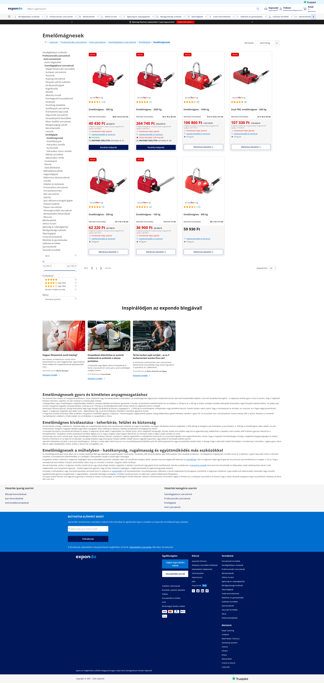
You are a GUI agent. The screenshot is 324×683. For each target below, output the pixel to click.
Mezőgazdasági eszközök (54, 230)
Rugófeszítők (52, 88)
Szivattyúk (50, 101)
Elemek (48, 164)
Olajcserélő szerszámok (57, 115)
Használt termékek (51, 250)
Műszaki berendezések (15, 494)
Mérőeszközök (49, 220)
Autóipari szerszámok (56, 72)
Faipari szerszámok (53, 207)
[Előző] (92, 268)
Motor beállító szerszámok (58, 121)
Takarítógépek (49, 233)
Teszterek (50, 75)
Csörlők (47, 180)
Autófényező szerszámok (57, 108)
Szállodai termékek (51, 243)
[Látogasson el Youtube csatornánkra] (193, 591)
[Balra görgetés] (72, 22)
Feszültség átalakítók (55, 105)
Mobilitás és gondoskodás (55, 240)
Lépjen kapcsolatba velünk (175, 564)
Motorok (48, 217)
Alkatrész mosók (53, 95)
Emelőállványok (54, 141)
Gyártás (47, 197)
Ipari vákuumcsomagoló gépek (58, 200)
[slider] (44, 270)
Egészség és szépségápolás (55, 227)
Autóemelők (52, 148)
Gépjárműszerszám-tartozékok (60, 68)
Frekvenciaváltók (51, 203)
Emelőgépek (52, 134)
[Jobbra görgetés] (252, 22)
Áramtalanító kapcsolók (57, 111)
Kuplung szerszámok (55, 78)
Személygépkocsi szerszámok (59, 65)
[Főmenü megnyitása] (9, 16)
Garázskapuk (51, 161)
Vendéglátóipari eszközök (55, 52)
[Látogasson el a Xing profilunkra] (207, 591)
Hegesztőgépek (51, 174)
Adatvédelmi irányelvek (140, 547)
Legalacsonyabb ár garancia (103, 134)
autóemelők (117, 471)
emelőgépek (191, 459)
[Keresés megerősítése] (258, 9)
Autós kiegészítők (53, 62)
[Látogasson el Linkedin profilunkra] (202, 591)
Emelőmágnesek (55, 138)
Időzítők (49, 92)
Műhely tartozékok (54, 154)
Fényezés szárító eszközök (58, 82)
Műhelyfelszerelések (53, 171)
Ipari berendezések (14, 498)
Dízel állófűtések (52, 167)
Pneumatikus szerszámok (56, 187)
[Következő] (101, 268)
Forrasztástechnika (53, 190)
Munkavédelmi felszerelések (57, 213)
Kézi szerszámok (51, 194)
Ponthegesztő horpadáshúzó (59, 98)
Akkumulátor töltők (55, 157)
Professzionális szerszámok (56, 55)
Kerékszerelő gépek (55, 85)
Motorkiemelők (53, 128)
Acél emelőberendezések (17, 502)
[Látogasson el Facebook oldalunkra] (197, 591)
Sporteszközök (49, 246)
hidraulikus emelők (198, 465)
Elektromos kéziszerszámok (57, 177)
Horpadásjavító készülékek (58, 118)
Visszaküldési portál (175, 573)
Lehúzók (49, 131)
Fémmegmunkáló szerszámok (58, 210)
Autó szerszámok (52, 59)
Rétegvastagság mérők (56, 124)
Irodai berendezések (52, 236)
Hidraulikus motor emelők (59, 151)
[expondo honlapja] (46, 42)
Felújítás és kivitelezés (54, 184)
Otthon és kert (49, 223)
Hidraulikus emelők (56, 144)
